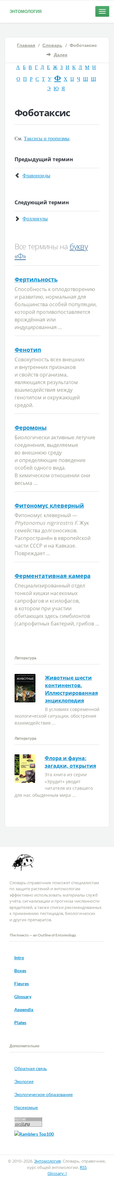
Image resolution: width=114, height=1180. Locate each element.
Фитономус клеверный (49, 505)
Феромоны (31, 427)
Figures (21, 983)
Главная (26, 45)
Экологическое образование (43, 1094)
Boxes (20, 970)
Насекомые (26, 1107)
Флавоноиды (36, 175)
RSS (83, 1167)
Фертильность (36, 279)
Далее (60, 54)
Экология (24, 1081)
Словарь (52, 45)
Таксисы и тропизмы (46, 138)
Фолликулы (35, 218)
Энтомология (25, 11)
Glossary (22, 996)
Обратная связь (30, 1068)
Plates (20, 1022)
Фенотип (28, 349)
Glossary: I (57, 1173)
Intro (19, 957)
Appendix (24, 1009)
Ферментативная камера (53, 576)
